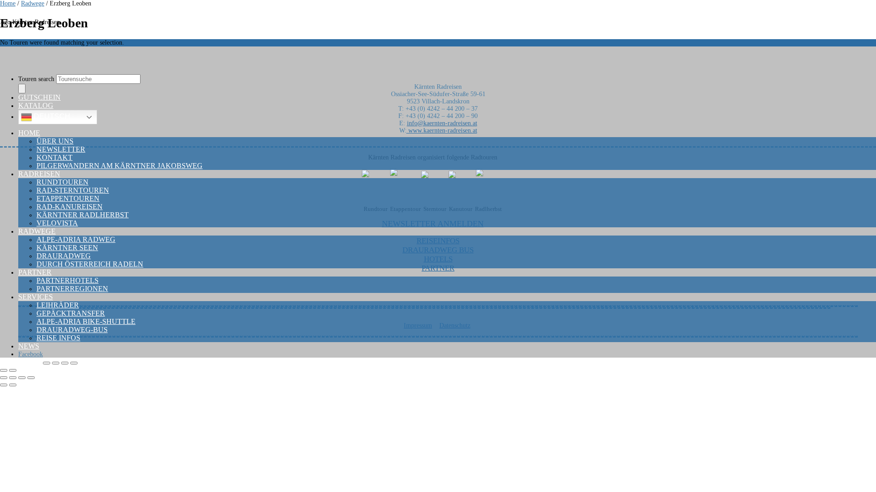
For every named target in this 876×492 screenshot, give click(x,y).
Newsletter (60, 149)
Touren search (37, 79)
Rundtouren (62, 182)
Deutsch (51, 116)
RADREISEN (39, 174)
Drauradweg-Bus (72, 329)
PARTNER (35, 272)
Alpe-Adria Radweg (75, 239)
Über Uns (54, 141)
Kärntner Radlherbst (82, 215)
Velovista (57, 223)
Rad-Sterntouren (72, 190)
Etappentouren (67, 198)
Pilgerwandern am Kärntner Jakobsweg (119, 165)
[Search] (22, 88)
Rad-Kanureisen (69, 206)
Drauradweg (63, 256)
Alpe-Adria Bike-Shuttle (86, 321)
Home (29, 133)
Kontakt (54, 157)
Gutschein (39, 97)
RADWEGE (37, 231)
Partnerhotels (67, 280)
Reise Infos (58, 338)
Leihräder (57, 305)
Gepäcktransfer (70, 313)
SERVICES (35, 297)
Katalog (35, 105)
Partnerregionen (72, 288)
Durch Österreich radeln (89, 264)
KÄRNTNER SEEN (67, 247)
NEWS (28, 346)
